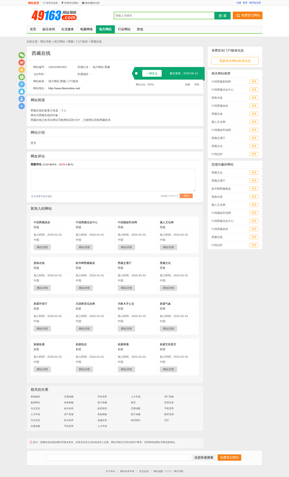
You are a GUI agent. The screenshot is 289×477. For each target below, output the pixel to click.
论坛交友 (35, 408)
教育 (133, 402)
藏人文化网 (167, 222)
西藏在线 (96, 41)
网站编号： (40, 67)
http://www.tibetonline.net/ (64, 88)
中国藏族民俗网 (127, 222)
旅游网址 (35, 402)
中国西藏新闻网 (221, 81)
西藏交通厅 (125, 263)
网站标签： (40, 81)
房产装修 (169, 396)
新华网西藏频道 (85, 263)
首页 (33, 29)
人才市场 (135, 396)
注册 (239, 2)
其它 (166, 420)
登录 (245, 2)
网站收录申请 (127, 471)
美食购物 (69, 402)
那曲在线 (39, 263)
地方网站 (59, 41)
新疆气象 (165, 303)
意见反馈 (144, 471)
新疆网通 (123, 344)
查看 (254, 81)
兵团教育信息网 (85, 303)
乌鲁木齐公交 (126, 303)
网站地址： (40, 88)
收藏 (187, 84)
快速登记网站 (71, 3)
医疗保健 (102, 402)
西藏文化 (165, 263)
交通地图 (69, 396)
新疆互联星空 (168, 344)
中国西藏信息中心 (87, 222)
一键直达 (151, 73)
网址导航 (45, 41)
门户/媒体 (82, 41)
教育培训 (169, 414)
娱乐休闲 (69, 408)
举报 (196, 84)
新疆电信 (81, 344)
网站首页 (33, 3)
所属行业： (84, 67)
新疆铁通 (39, 344)
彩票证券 (169, 402)
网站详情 (42, 247)
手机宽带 (102, 396)
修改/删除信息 (92, 3)
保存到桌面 (52, 3)
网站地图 (158, 471)
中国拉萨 (217, 154)
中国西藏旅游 (42, 222)
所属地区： (84, 74)
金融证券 (102, 420)
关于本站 (110, 471)
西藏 (70, 41)
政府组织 (102, 408)
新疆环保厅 (40, 303)
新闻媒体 (35, 396)
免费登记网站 (250, 15)
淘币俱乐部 (255, 2)
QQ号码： (40, 74)
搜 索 (223, 16)
